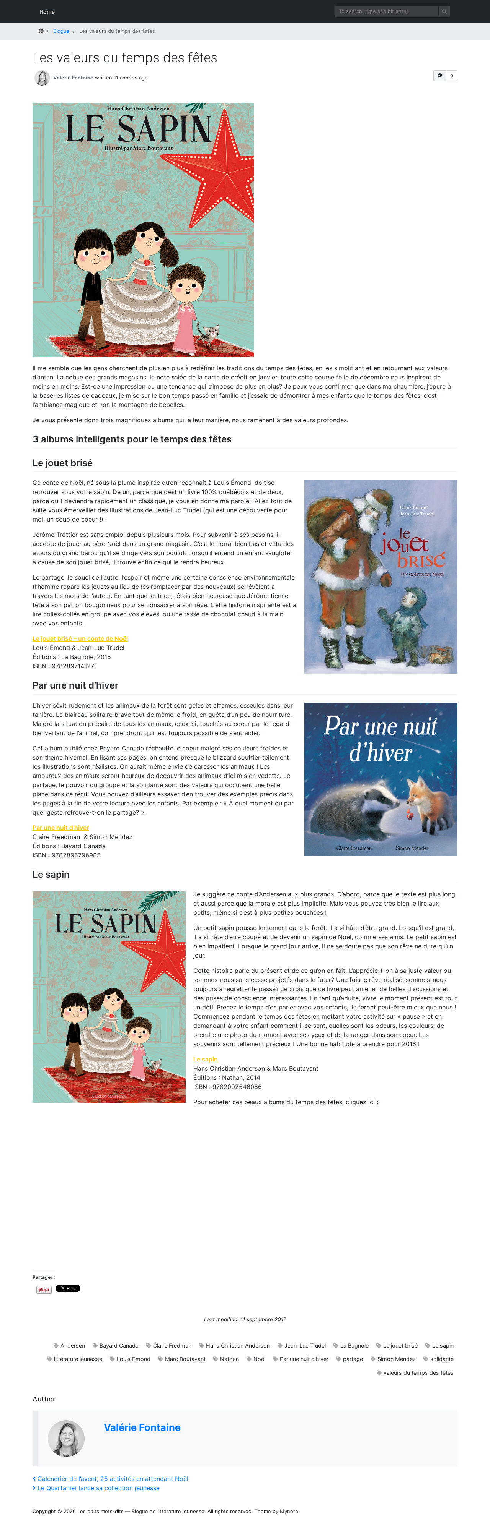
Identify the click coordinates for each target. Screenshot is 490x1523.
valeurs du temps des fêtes (419, 1372)
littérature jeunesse (78, 1359)
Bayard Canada (119, 1345)
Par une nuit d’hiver (61, 827)
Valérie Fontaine (73, 78)
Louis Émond (133, 1359)
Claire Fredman (172, 1345)
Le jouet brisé (400, 1345)
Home (47, 11)
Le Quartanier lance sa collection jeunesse (98, 1488)
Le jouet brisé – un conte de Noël (80, 638)
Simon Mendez (396, 1359)
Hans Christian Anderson (238, 1345)
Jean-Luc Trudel (305, 1345)
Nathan (229, 1359)
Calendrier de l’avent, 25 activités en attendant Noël (112, 1478)
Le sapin (205, 1059)
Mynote (289, 1511)
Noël (259, 1359)
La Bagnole (354, 1345)
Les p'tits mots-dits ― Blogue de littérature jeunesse (140, 1511)
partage (353, 1359)
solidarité (442, 1359)
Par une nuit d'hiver (304, 1359)
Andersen (72, 1345)
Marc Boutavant (185, 1359)
